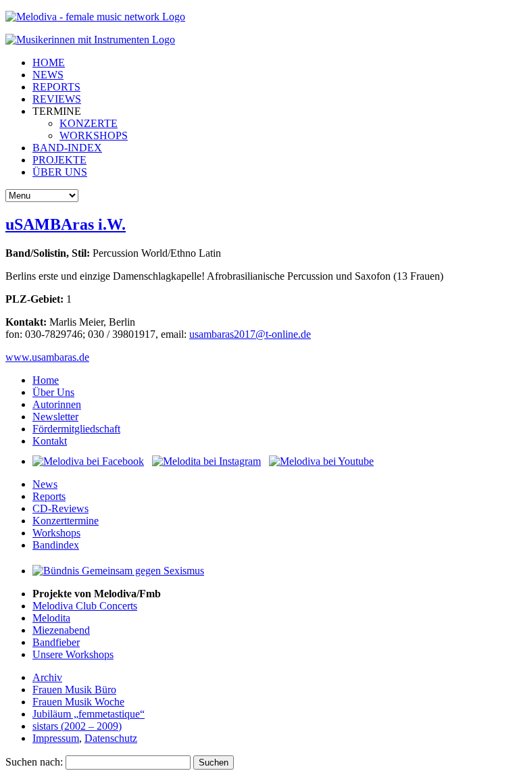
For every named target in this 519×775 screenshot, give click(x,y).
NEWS (48, 74)
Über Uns (53, 392)
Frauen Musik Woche (78, 701)
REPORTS (56, 87)
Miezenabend (61, 630)
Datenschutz (110, 738)
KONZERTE (88, 123)
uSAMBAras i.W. (65, 224)
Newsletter (55, 416)
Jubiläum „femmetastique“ (88, 714)
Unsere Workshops (73, 654)
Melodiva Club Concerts (84, 605)
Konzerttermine (65, 520)
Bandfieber (56, 642)
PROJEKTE (59, 160)
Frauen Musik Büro (74, 689)
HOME (48, 62)
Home (45, 380)
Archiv (47, 677)
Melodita (51, 618)
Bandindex (55, 545)
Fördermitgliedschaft (76, 428)
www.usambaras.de (47, 357)
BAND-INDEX (67, 147)
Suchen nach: (34, 762)
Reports (49, 496)
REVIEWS (56, 99)
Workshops (56, 533)
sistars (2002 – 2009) (77, 726)
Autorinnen (56, 404)
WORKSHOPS (93, 135)
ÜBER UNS (59, 172)
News (44, 484)
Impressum (55, 738)
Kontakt (49, 441)
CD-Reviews (60, 508)
